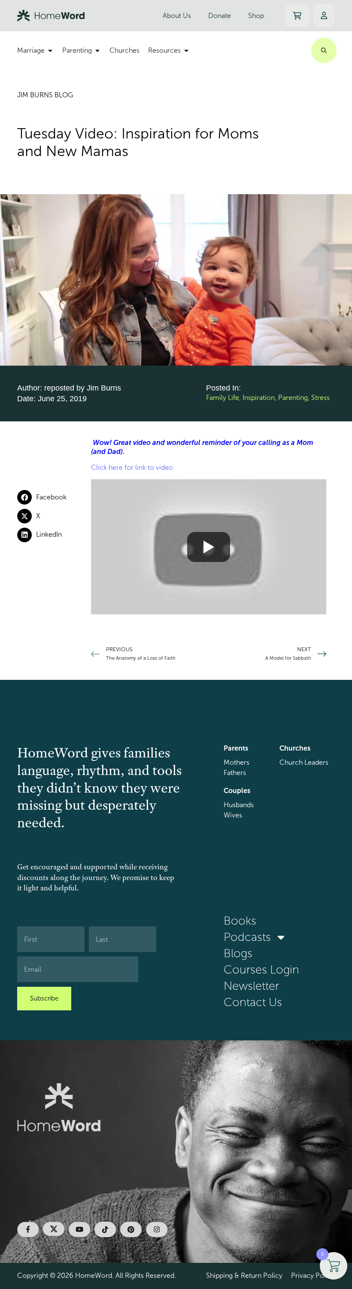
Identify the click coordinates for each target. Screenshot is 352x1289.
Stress (320, 397)
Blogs (238, 953)
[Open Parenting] (97, 50)
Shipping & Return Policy (244, 1275)
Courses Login (261, 969)
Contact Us (253, 1002)
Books (240, 920)
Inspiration (259, 397)
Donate (219, 15)
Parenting (293, 397)
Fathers (235, 772)
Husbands (239, 804)
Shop (256, 15)
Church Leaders (303, 762)
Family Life (222, 397)
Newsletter (251, 986)
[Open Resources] (186, 50)
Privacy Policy (313, 1275)
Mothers (236, 762)
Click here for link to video (132, 467)
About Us (177, 15)
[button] (54, 497)
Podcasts (247, 937)
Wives (233, 815)
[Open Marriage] (50, 50)
